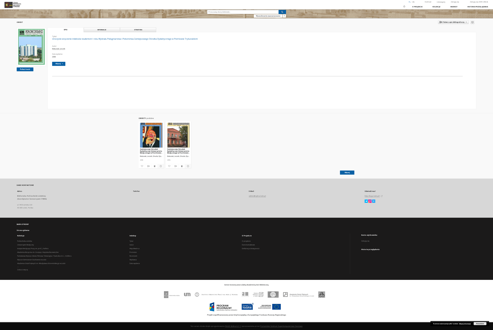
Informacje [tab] (101, 30)
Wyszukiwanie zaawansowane (268, 16)
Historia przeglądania (477, 7)
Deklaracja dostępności (250, 248)
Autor (132, 245)
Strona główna (23, 230)
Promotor (133, 252)
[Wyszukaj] (282, 12)
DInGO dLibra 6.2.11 (233, 326)
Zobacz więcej (22, 270)
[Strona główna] (404, 5)
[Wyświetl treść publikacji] (154, 166)
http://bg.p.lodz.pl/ (372, 196)
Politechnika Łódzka (24, 241)
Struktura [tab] (138, 30)
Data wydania (135, 263)
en (414, 2)
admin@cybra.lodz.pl (257, 196)
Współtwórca (134, 248)
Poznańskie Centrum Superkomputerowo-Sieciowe (281, 326)
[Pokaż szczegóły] (160, 166)
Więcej (347, 172)
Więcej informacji (465, 324)
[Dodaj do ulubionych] (472, 22)
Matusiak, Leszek (58, 49)
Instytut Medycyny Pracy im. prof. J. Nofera (32, 248)
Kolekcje (436, 7)
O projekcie (246, 241)
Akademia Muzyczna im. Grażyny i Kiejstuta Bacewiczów (37, 252)
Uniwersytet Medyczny (25, 245)
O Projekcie (417, 7)
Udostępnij (441, 2)
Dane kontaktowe (248, 245)
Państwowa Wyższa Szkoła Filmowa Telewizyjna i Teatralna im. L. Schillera (44, 256)
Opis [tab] (65, 30)
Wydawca (133, 260)
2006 (54, 57)
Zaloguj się (455, 2)
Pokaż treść (25, 69)
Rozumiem (480, 323)
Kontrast (428, 2)
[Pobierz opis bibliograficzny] (148, 166)
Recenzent (133, 256)
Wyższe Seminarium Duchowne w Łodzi (31, 260)
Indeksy (453, 7)
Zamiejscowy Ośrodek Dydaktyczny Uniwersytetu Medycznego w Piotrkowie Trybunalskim (151, 151)
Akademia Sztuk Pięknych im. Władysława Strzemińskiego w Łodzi (41, 263)
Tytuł (131, 241)
